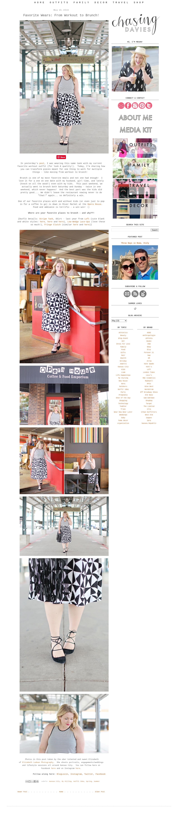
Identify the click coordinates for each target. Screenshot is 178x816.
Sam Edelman (149, 398)
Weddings (123, 415)
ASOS (149, 333)
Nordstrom (149, 389)
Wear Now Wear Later (123, 412)
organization (123, 423)
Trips (123, 409)
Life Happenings (123, 375)
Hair (123, 355)
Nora (123, 384)
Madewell (149, 381)
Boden (149, 341)
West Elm (149, 415)
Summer (97, 781)
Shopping (123, 401)
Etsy (149, 350)
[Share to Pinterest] (37, 781)
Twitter (88, 774)
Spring (89, 781)
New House (123, 381)
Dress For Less (123, 344)
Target (149, 404)
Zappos (149, 418)
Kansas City (54, 781)
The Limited (149, 406)
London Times (149, 372)
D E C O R (101, 2)
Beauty (123, 335)
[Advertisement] (135, 448)
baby (123, 418)
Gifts (123, 353)
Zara (149, 421)
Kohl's (149, 367)
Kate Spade (149, 364)
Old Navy (149, 395)
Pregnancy (123, 395)
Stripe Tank (46, 219)
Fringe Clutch (52, 225)
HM (149, 358)
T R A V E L (120, 2)
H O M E (39, 2)
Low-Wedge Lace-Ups (79, 222)
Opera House (94, 204)
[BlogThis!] (29, 781)
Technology (123, 404)
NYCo (149, 384)
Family (123, 347)
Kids (123, 370)
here (42, 222)
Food (123, 350)
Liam (123, 372)
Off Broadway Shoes (149, 392)
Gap (149, 355)
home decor (123, 421)
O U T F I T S (59, 2)
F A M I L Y (81, 2)
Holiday (123, 361)
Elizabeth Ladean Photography (37, 762)
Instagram (76, 774)
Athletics (123, 333)
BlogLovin (62, 774)
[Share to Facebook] (34, 781)
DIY (123, 341)
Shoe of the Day (123, 398)
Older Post (100, 792)
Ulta (149, 409)
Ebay (149, 347)
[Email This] (26, 781)
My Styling (66, 781)
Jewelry (123, 364)
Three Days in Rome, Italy (135, 243)
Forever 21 (149, 353)
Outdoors (123, 386)
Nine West (149, 386)
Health (123, 358)
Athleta (149, 338)
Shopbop (149, 401)
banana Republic (149, 423)
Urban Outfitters (149, 412)
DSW (149, 344)
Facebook (101, 774)
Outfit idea (78, 781)
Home (61, 792)
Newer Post (22, 792)
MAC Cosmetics (149, 378)
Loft (86, 219)
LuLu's (149, 375)
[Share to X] (32, 781)
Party (123, 392)
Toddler (123, 406)
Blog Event (123, 338)
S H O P (139, 2)
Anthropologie (149, 335)
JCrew (149, 361)
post (41, 163)
